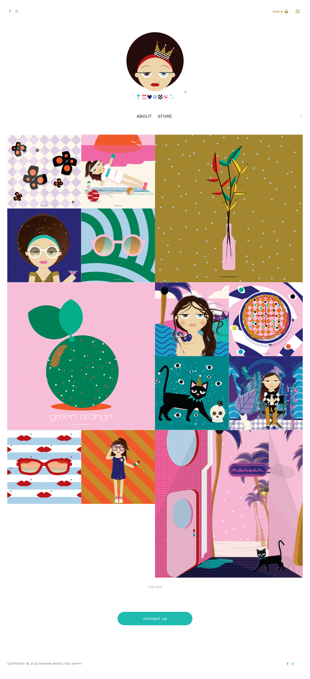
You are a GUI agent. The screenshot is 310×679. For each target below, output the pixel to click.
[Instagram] (292, 664)
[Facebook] (287, 664)
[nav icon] (298, 11)
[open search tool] (301, 116)
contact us (155, 618)
